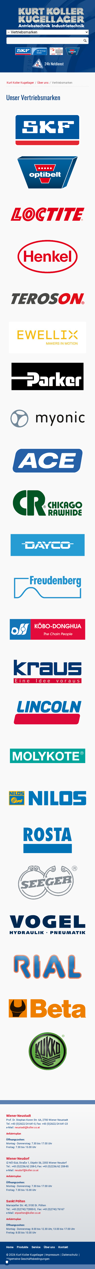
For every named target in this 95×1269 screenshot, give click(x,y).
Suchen (85, 40)
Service (36, 1247)
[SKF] (47, 130)
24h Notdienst (53, 63)
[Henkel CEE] (47, 256)
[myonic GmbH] (47, 418)
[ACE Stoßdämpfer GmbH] (47, 461)
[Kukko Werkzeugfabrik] (47, 1051)
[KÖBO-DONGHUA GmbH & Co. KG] (47, 629)
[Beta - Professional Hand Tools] (47, 1009)
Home (9, 1247)
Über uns (42, 82)
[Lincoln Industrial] (47, 714)
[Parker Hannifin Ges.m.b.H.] (47, 376)
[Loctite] (47, 214)
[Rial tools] (47, 967)
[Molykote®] (47, 756)
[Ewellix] (47, 337)
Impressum (52, 1254)
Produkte (22, 1247)
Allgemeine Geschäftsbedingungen (28, 1259)
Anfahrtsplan (13, 1133)
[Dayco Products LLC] (47, 545)
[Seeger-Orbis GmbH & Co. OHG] (47, 882)
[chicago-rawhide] (47, 503)
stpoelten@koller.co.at (28, 1212)
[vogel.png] (47, 924)
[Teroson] (47, 299)
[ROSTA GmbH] (47, 840)
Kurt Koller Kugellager (20, 82)
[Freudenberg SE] (47, 587)
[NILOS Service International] (47, 798)
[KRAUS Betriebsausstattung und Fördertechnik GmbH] (47, 671)
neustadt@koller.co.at (27, 1127)
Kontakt (63, 1247)
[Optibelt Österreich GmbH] (47, 172)
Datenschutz (70, 1254)
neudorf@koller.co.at (27, 1170)
